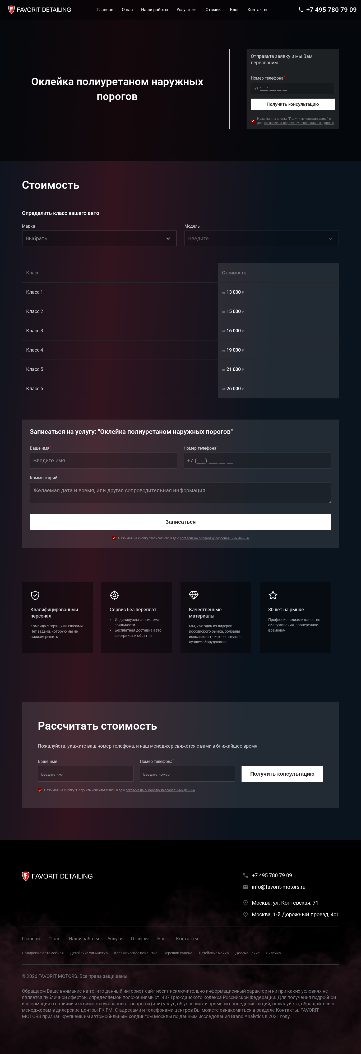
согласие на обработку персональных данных (299, 123)
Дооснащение (247, 953)
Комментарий (43, 477)
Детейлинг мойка (214, 953)
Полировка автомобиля (43, 953)
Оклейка (273, 953)
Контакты (187, 938)
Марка (28, 226)
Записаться (180, 522)
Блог (162, 938)
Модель (192, 226)
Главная (31, 938)
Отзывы (140, 938)
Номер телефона (268, 78)
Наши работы (84, 938)
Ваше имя (40, 448)
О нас (54, 938)
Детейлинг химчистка (89, 953)
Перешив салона (178, 953)
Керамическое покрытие (135, 953)
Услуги (115, 938)
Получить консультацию (293, 104)
